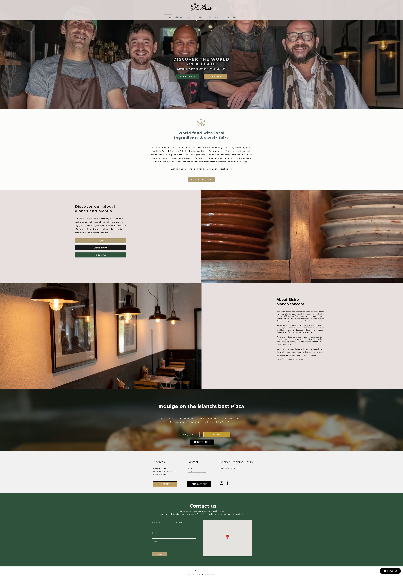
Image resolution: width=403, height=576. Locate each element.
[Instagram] (221, 483)
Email (154, 533)
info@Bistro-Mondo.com (200, 571)
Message (155, 541)
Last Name (179, 522)
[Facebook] (227, 483)
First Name (156, 522)
